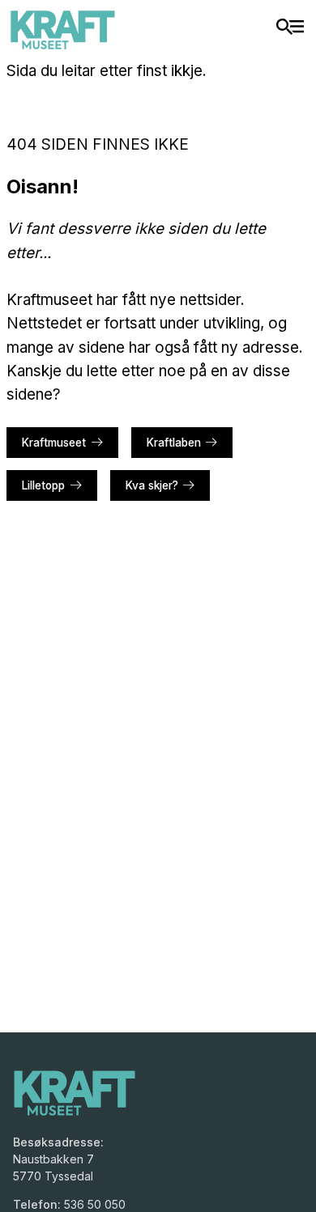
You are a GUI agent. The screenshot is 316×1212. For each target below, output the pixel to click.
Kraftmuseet (54, 442)
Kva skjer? (152, 485)
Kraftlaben (174, 442)
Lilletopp (43, 485)
